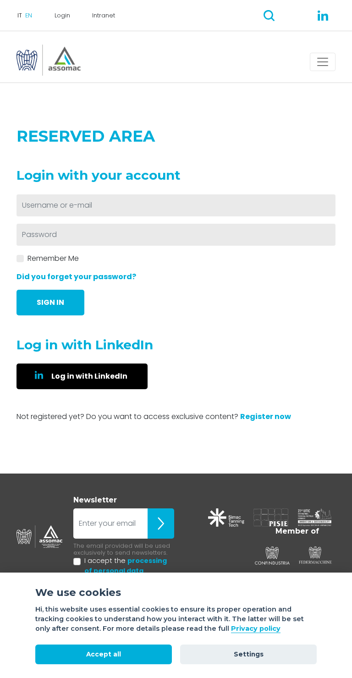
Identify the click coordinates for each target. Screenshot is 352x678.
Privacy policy (255, 628)
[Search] (269, 16)
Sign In (50, 302)
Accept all (103, 654)
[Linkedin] (323, 16)
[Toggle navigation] (323, 62)
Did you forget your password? (76, 276)
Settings (249, 654)
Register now (265, 416)
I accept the (125, 565)
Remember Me (53, 258)
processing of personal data (125, 565)
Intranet (103, 15)
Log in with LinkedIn (89, 376)
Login (62, 15)
